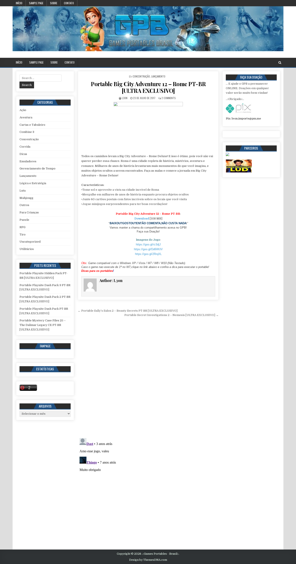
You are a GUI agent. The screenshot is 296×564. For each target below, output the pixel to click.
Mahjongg (26, 198)
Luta (23, 190)
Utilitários (27, 249)
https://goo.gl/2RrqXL (148, 254)
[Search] (279, 63)
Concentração (141, 76)
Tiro (23, 234)
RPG (22, 227)
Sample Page (36, 3)
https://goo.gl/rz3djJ (148, 244)
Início (19, 3)
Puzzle (24, 219)
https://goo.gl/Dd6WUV (148, 249)
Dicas (23, 154)
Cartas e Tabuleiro (32, 124)
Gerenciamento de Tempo (37, 168)
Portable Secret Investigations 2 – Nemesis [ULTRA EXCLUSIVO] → (171, 315)
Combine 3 (27, 132)
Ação (23, 110)
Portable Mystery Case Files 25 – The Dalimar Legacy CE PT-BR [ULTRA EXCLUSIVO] (43, 325)
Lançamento (158, 76)
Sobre (53, 3)
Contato (69, 3)
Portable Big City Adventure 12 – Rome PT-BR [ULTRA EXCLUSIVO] (148, 87)
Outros (24, 205)
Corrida (25, 146)
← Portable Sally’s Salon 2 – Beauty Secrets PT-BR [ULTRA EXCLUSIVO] (127, 310)
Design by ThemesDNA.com (148, 559)
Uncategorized (30, 241)
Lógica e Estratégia (33, 183)
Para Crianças (29, 212)
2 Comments (168, 98)
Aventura (26, 117)
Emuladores (28, 161)
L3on (124, 98)
